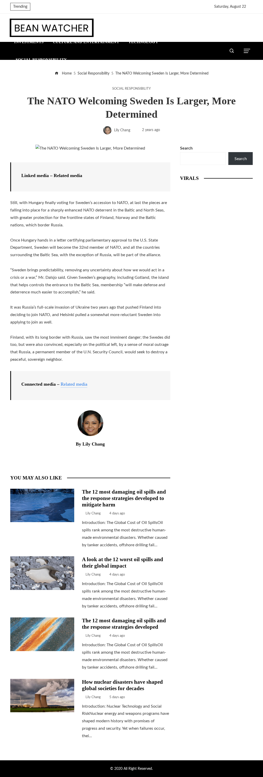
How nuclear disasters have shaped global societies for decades (122, 685)
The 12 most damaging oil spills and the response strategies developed (124, 623)
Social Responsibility (131, 88)
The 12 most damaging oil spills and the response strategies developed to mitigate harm (124, 498)
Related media (74, 384)
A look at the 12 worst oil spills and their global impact (122, 562)
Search (186, 148)
